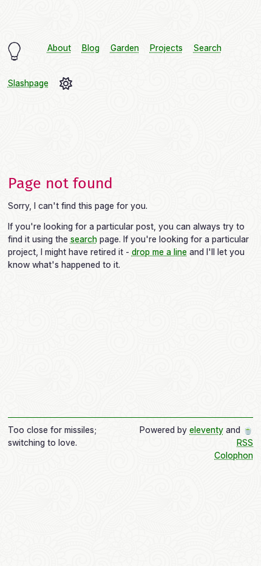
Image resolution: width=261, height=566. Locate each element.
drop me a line (159, 252)
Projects (166, 48)
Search (208, 48)
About (59, 48)
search (83, 239)
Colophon (233, 455)
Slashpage (28, 83)
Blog (91, 48)
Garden (124, 48)
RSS (245, 443)
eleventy (206, 430)
